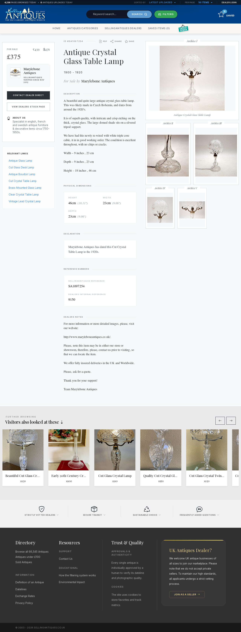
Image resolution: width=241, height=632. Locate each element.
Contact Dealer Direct (28, 95)
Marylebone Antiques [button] (32, 71)
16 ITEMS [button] (204, 2)
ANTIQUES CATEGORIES (82, 28)
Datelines (21, 589)
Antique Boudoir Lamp (22, 174)
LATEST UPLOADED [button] (161, 2)
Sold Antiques (23, 562)
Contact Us (65, 558)
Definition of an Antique (29, 582)
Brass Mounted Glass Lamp (25, 187)
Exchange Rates (25, 596)
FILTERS (168, 14)
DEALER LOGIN (229, 2)
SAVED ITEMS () (159, 28)
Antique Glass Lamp (20, 160)
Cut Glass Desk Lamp (21, 167)
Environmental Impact (72, 582)
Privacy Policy (24, 603)
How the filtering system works (77, 575)
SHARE (118, 41)
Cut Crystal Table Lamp (23, 181)
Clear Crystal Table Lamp (24, 194)
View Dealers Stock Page (28, 107)
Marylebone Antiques (98, 81)
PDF (105, 41)
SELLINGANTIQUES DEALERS (123, 28)
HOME (57, 28)
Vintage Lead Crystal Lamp (25, 201)
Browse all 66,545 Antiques (32, 551)
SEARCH (137, 14)
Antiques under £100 (27, 556)
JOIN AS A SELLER (185, 594)
